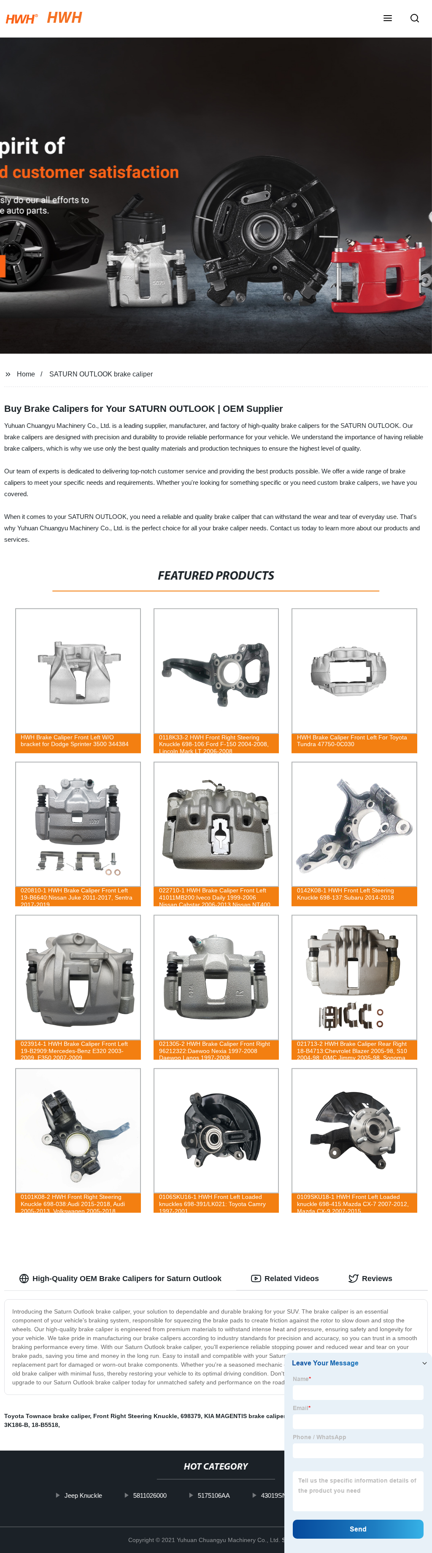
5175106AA (214, 1495)
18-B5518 (45, 1424)
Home (26, 374)
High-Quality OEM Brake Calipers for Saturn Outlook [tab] (126, 1278)
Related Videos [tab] (292, 1278)
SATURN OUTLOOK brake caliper (101, 374)
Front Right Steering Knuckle (135, 1416)
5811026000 (150, 1495)
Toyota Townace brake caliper (47, 1416)
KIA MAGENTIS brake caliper (244, 1416)
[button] (387, 19)
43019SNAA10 (281, 1495)
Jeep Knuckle (83, 1495)
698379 (191, 1416)
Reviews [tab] (377, 1278)
